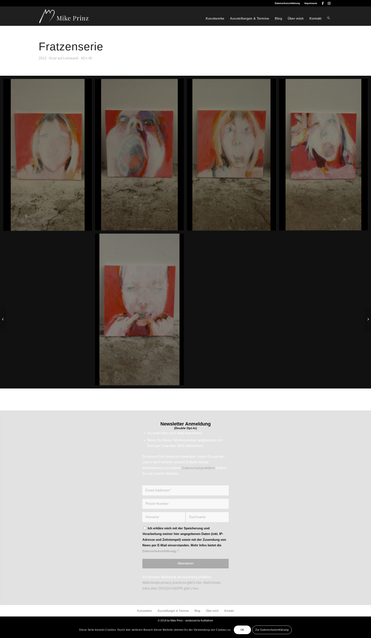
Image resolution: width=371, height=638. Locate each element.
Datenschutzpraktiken (198, 468)
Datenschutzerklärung (287, 3)
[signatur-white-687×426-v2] (64, 16)
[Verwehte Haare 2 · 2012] (3, 319)
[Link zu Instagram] (329, 3)
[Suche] (328, 16)
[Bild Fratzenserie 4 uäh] (325, 156)
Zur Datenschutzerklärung (272, 629)
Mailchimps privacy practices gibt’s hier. (172, 582)
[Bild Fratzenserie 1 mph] (49, 156)
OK (242, 629)
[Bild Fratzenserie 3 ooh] (233, 156)
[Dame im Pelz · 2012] (367, 319)
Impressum (310, 3)
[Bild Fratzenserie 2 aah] (141, 156)
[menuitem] (287, 3)
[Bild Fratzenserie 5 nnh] (141, 311)
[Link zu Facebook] (322, 3)
